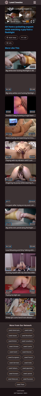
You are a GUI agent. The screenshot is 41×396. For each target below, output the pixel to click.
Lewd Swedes (16, 2)
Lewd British (12, 341)
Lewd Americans (14, 330)
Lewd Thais (20, 384)
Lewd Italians (13, 368)
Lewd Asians (13, 336)
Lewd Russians (28, 379)
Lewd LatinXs (27, 374)
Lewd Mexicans (13, 379)
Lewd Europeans (13, 357)
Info (10, 43)
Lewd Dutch (13, 352)
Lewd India (28, 363)
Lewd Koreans (13, 374)
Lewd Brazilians (27, 336)
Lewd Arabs (28, 330)
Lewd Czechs (27, 346)
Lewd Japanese (27, 368)
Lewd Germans (14, 363)
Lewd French (28, 357)
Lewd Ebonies (27, 352)
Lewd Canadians (27, 341)
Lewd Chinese (13, 346)
